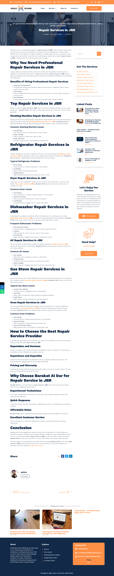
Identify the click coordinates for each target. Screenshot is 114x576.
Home (43, 8)
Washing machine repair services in (41, 121)
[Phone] (2, 291)
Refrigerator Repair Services (87, 23)
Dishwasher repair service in (21, 218)
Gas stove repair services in (35, 280)
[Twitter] (95, 2)
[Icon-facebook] (92, 2)
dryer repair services (52, 23)
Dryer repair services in (24, 184)
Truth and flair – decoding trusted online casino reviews (88, 130)
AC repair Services (19, 23)
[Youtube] (99, 2)
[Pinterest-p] (102, 2)
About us (64, 8)
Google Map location (36, 445)
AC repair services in (59, 244)
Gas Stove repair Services (68, 23)
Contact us (74, 8)
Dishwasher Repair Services (35, 23)
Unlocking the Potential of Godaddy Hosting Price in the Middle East (93, 121)
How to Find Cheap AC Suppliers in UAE (92, 159)
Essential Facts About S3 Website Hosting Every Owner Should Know (92, 111)
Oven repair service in (29, 308)
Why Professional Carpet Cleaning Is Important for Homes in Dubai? (93, 140)
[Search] (99, 54)
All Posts (25, 476)
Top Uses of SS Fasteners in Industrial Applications (92, 150)
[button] (62, 456)
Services (51, 8)
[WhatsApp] (2, 287)
